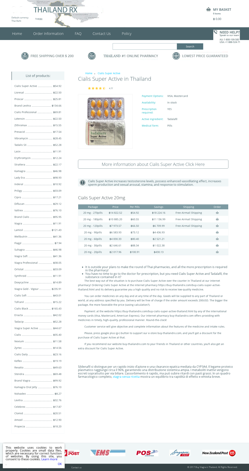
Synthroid (20, 276)
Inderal (18, 184)
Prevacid (19, 131)
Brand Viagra (22, 380)
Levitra (18, 400)
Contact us (76, 467)
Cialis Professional (25, 112)
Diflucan (19, 203)
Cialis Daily (21, 354)
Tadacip (19, 321)
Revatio (18, 367)
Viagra (18, 223)
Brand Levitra (22, 105)
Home (17, 33)
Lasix (17, 151)
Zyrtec (18, 348)
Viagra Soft (21, 256)
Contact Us (102, 33)
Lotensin (19, 118)
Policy (126, 33)
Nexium (19, 341)
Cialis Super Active (25, 86)
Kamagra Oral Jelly (25, 387)
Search (190, 46)
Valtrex (18, 210)
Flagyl (17, 243)
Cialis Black (21, 308)
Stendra (19, 374)
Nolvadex (20, 393)
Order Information (48, 33)
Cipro (17, 197)
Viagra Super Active (26, 328)
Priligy (18, 190)
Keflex (18, 361)
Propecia (19, 426)
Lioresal (19, 92)
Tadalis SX (20, 145)
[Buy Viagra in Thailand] (57, 9)
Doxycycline (21, 282)
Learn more (49, 459)
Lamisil (18, 230)
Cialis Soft (20, 295)
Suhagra (19, 249)
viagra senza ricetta (126, 377)
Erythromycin (22, 158)
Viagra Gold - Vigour (26, 289)
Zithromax (20, 125)
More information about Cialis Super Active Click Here (153, 164)
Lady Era (19, 177)
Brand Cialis (21, 217)
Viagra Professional (26, 262)
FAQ (78, 33)
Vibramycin (21, 138)
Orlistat (19, 269)
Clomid (18, 413)
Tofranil (19, 302)
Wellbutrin (20, 236)
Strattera (19, 164)
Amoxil (18, 420)
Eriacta (18, 315)
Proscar (19, 99)
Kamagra (19, 171)
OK (60, 463)
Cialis (17, 334)
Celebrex (19, 406)
